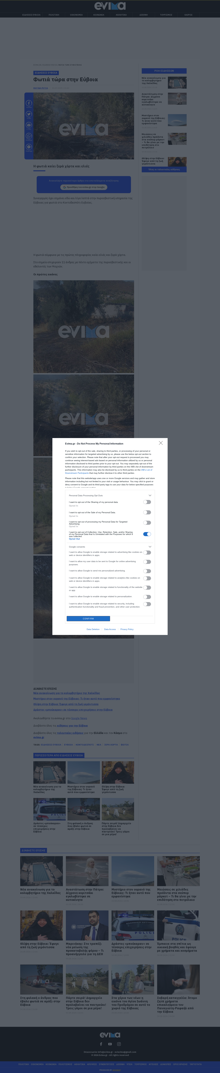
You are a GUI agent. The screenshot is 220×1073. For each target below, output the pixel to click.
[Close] (162, 444)
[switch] (147, 502)
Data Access (110, 629)
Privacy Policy (126, 629)
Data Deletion (93, 629)
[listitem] (110, 495)
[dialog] (110, 536)
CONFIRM (88, 619)
